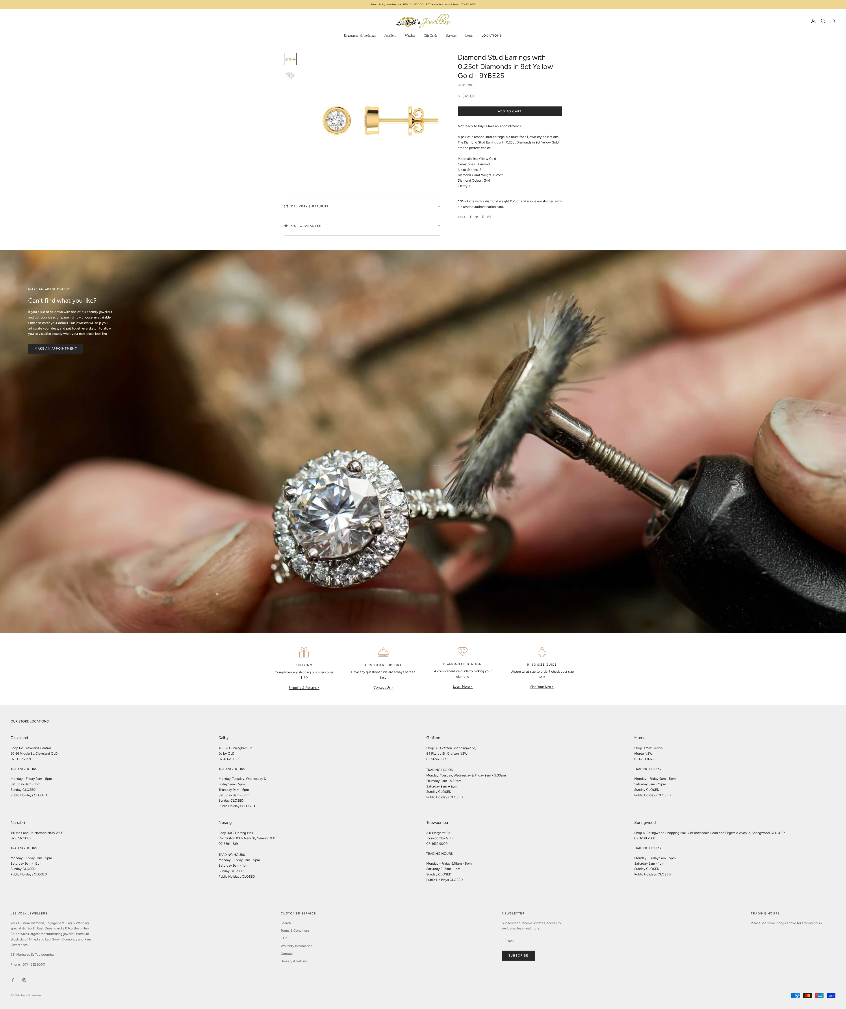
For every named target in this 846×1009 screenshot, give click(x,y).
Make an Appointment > (504, 126)
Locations (491, 35)
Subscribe (518, 955)
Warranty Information (296, 946)
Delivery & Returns (294, 961)
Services (451, 35)
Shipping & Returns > (304, 688)
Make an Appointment (56, 348)
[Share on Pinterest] (483, 217)
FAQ (284, 938)
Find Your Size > (542, 687)
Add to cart (510, 111)
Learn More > (463, 687)
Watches (410, 35)
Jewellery (390, 35)
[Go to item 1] (290, 59)
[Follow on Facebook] (13, 980)
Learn (469, 35)
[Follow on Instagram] (24, 980)
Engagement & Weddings (360, 35)
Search (286, 923)
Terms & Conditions (295, 931)
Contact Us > (383, 687)
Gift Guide (430, 35)
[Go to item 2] (290, 75)
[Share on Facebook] (470, 217)
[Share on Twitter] (477, 217)
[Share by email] (489, 217)
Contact (287, 954)
